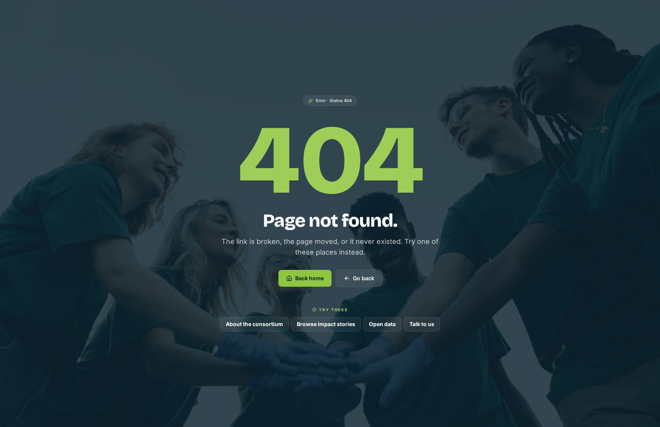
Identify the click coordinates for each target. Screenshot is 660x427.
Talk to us (421, 324)
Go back (363, 278)
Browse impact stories (326, 324)
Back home (309, 278)
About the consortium (254, 324)
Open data (382, 324)
